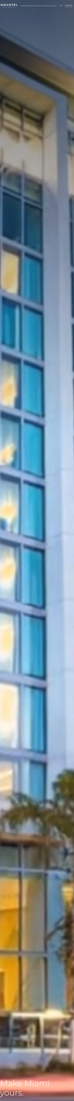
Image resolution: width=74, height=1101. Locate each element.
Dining (31, 5)
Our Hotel (54, 5)
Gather (44, 5)
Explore (36, 5)
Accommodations (24, 5)
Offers (40, 5)
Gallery (49, 5)
